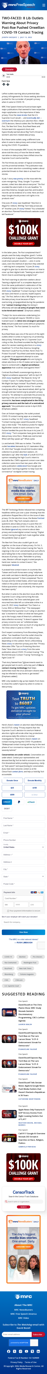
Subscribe (37, 1334)
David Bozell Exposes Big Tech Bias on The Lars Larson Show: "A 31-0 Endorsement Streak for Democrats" (30, 1039)
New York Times (25, 968)
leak (25, 454)
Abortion (22, 957)
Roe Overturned (10, 963)
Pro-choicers (37, 957)
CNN (6, 980)
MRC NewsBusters (23, 1309)
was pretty (18, 178)
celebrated (22, 466)
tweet (17, 725)
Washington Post (30, 963)
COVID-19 (8, 957)
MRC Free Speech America (23, 1313)
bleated (15, 565)
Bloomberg (9, 974)
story (15, 203)
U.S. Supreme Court (12, 986)
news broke (22, 115)
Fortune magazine (27, 974)
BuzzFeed (8, 968)
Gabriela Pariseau (27, 1147)
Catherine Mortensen (29, 1099)
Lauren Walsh (25, 1024)
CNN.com (19, 980)
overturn (6, 121)
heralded (11, 446)
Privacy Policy (17, 1362)
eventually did (33, 118)
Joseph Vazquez (9, 37)
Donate (9, 69)
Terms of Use (31, 1362)
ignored (14, 529)
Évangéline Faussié (27, 1049)
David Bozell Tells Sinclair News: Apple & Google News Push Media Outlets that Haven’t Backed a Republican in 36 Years (31, 1089)
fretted (40, 518)
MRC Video (23, 1318)
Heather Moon (25, 1123)
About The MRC (23, 1305)
